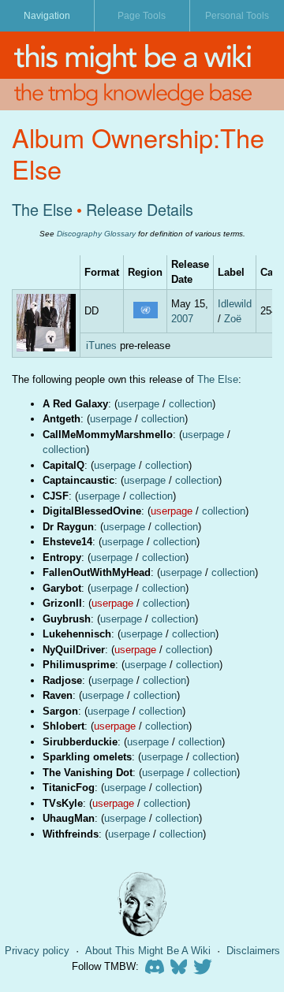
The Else (42, 209)
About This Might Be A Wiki (148, 951)
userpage (138, 404)
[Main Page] (142, 55)
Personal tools (237, 15)
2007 (182, 319)
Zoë (232, 319)
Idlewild (235, 304)
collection (190, 404)
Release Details (139, 209)
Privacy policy (37, 951)
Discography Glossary (96, 233)
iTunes (101, 345)
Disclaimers (253, 951)
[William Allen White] (142, 904)
